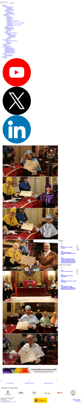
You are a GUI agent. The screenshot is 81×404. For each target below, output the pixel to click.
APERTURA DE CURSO (9, 49)
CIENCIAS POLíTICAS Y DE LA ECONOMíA (16, 22)
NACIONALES (12, 35)
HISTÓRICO (9, 42)
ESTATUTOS (9, 11)
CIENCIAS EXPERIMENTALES (13, 20)
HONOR (6, 31)
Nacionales (9, 29)
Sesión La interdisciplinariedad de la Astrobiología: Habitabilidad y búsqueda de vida (68, 253)
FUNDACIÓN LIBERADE (10, 13)
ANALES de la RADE (9, 47)
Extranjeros (9, 30)
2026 (8, 41)
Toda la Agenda (78, 249)
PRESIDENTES (10, 8)
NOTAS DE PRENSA (9, 55)
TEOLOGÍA (9, 16)
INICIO (4, 4)
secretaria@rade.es (6, 400)
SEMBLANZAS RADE (9, 51)
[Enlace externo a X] (17, 114)
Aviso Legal (78, 401)
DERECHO (9, 18)
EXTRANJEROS (12, 36)
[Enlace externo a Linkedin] (17, 143)
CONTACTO (5, 57)
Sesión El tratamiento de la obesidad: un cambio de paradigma (68, 280)
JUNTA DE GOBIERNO (9, 9)
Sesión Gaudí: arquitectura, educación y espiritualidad (67, 275)
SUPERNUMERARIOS (9, 27)
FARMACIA (9, 21)
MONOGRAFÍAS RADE (9, 48)
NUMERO (7, 26)
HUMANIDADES (10, 17)
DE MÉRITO (9, 37)
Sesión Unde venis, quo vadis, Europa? (67, 271)
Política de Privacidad (76, 399)
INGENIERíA (9, 23)
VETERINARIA (10, 25)
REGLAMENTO (10, 12)
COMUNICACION (8, 54)
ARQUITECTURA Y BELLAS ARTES (14, 24)
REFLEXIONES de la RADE (10, 50)
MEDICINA (9, 19)
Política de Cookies (77, 400)
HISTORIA (9, 7)
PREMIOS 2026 (8, 45)
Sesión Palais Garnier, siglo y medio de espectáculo (67, 247)
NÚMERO (9, 33)
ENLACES (5, 56)
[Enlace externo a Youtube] (17, 86)
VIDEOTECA (7, 43)
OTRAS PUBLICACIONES (10, 52)
